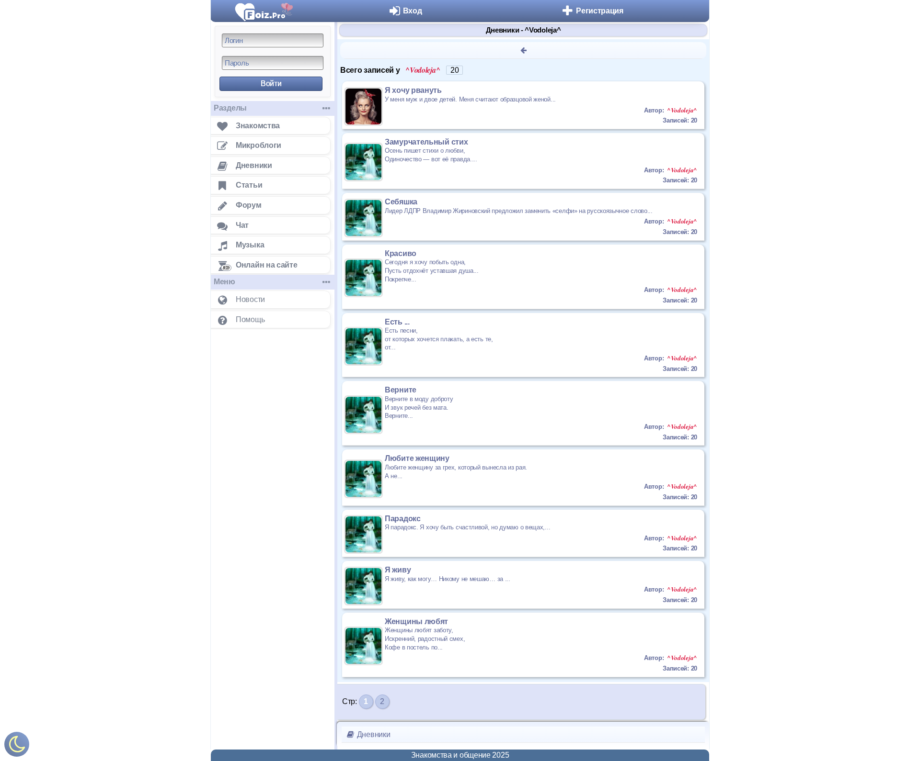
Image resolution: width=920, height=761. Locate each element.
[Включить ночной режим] (16, 746)
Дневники (372, 734)
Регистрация (599, 11)
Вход (412, 11)
